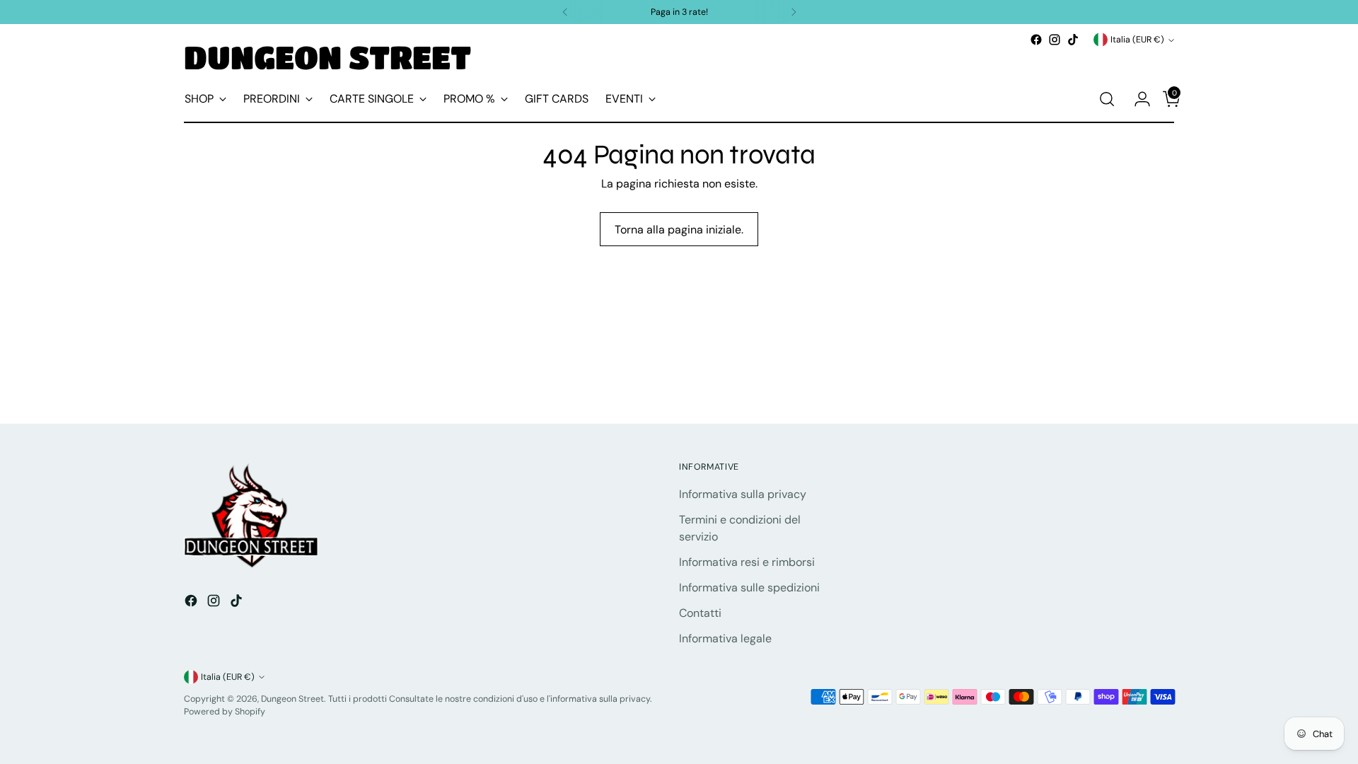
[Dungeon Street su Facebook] (1036, 39)
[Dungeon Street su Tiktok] (1073, 39)
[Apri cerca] (1107, 99)
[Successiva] (793, 12)
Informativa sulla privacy (742, 494)
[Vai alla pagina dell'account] (1136, 99)
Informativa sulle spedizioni (749, 587)
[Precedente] (565, 12)
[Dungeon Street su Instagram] (1054, 39)
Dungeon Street (292, 699)
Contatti (700, 613)
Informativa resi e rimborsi (747, 562)
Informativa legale (725, 638)
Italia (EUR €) (1137, 39)
